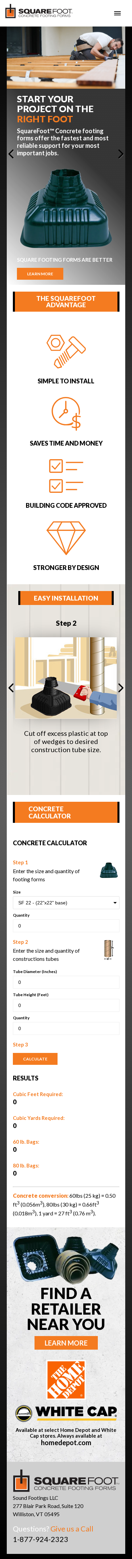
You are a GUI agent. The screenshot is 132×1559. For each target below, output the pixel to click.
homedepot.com (66, 1443)
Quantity (21, 915)
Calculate (35, 1058)
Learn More (40, 273)
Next (117, 155)
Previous (15, 155)
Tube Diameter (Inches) (35, 971)
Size (17, 892)
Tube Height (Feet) (30, 994)
